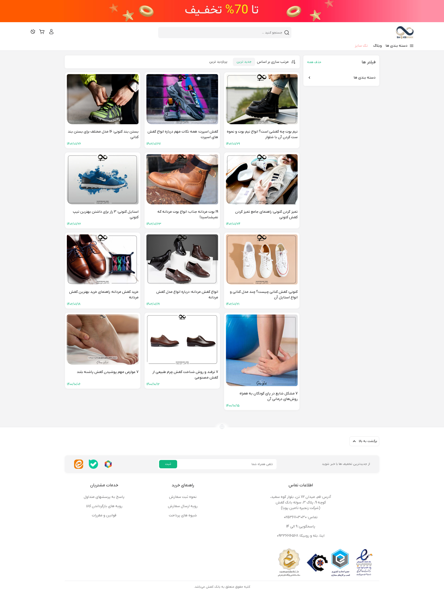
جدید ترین (244, 62)
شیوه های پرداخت (183, 515)
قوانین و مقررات (104, 515)
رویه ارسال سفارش (182, 506)
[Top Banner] (222, 11)
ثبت (168, 464)
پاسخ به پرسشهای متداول (104, 497)
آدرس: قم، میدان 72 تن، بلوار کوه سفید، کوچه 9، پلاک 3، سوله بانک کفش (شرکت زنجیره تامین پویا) (300, 502)
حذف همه (314, 62)
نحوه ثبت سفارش (183, 497)
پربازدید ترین (218, 62)
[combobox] (222, 32)
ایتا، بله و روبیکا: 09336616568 (300, 535)
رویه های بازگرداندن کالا (104, 506)
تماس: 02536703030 (301, 517)
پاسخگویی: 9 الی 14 (300, 526)
